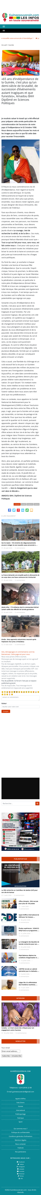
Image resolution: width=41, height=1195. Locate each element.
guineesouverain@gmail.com (23, 1092)
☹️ (12, 692)
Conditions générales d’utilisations (20, 1136)
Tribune (36, 504)
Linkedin (21, 1169)
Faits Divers (20, 1102)
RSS (21, 1178)
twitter (21, 1164)
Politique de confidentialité (20, 1132)
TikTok (21, 1176)
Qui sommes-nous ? (20, 1129)
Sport (20, 1122)
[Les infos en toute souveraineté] (20, 17)
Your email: (5, 1048)
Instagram (21, 1167)
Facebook (22, 1162)
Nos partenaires (20, 1152)
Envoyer (5, 711)
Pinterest (21, 1174)
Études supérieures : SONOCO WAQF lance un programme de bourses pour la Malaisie (29, 930)
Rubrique (30, 504)
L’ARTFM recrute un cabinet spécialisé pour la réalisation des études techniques (28, 971)
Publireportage (20, 1114)
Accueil (4, 45)
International (20, 1110)
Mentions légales (20, 1140)
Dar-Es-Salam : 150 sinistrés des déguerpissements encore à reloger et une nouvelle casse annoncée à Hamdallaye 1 (18, 545)
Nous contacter (20, 1144)
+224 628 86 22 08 (25, 1088)
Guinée (11, 45)
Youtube (21, 1171)
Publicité (20, 1148)
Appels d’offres (20, 1099)
